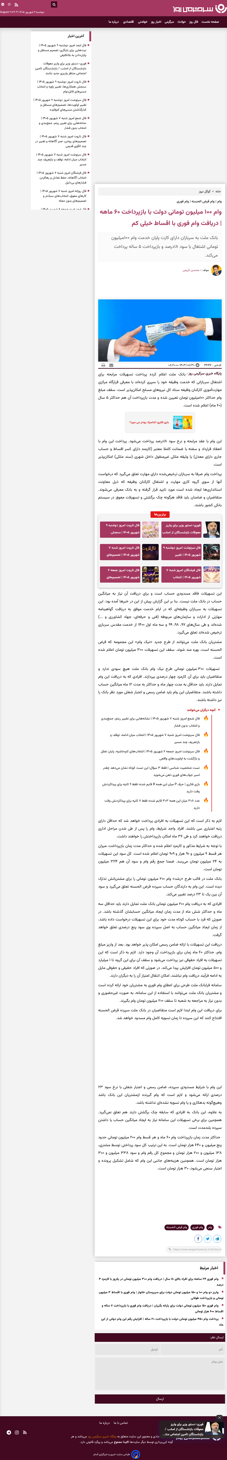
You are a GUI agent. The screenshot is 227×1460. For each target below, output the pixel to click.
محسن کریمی (191, 270)
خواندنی (142, 22)
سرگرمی (169, 22)
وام (210, 1227)
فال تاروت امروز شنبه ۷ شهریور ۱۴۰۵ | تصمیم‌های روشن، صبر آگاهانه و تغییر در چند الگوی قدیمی (120, 552)
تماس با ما (121, 1423)
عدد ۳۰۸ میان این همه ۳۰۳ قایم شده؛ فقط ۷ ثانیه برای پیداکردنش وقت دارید (152, 804)
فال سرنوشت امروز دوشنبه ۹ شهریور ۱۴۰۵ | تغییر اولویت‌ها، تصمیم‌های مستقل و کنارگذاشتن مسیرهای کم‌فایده (181, 552)
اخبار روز (156, 22)
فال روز (193, 22)
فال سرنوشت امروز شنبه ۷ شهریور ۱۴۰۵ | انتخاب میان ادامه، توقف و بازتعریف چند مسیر (155, 739)
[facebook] (198, 1240)
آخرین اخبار (76, 36)
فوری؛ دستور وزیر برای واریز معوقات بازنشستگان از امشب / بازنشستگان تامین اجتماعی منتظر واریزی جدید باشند (182, 1429)
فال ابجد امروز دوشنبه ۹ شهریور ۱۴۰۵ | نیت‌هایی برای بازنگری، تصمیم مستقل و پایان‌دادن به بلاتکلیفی (62, 50)
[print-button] (103, 365)
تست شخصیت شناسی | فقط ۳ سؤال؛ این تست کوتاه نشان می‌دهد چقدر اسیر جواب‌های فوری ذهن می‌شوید (151, 771)
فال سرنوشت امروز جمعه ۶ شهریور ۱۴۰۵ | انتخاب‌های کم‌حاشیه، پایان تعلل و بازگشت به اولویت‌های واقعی (150, 755)
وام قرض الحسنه (176, 1227)
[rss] (16, 5)
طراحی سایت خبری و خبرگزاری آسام (111, 1454)
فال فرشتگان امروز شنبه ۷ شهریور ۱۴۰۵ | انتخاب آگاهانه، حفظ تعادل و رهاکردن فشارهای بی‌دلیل (183, 575)
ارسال (160, 1399)
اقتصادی (129, 22)
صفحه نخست (210, 22)
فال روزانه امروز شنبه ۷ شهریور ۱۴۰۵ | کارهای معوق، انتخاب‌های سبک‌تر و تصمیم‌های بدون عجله (63, 196)
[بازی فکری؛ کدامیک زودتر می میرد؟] (181, 422)
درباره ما (114, 22)
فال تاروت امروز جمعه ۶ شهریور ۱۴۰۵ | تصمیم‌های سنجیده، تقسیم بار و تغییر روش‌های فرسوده (122, 575)
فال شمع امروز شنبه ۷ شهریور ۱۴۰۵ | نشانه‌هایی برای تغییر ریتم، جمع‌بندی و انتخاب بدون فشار (150, 722)
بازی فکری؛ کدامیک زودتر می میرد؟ (149, 422)
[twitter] (208, 1240)
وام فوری (197, 1227)
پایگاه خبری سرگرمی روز (205, 373)
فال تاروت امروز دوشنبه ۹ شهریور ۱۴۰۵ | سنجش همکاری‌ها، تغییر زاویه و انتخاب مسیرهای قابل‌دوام (122, 530)
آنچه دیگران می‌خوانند (201, 710)
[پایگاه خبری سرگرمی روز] (200, 8)
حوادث (182, 22)
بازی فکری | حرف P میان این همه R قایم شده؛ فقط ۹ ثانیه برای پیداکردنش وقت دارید (151, 788)
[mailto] (110, 365)
